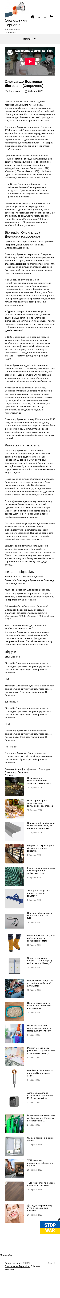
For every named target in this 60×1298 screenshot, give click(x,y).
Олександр (10, 772)
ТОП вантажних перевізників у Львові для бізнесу (40, 1163)
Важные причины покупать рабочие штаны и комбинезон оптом (41, 938)
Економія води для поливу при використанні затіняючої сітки (41, 871)
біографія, (20, 769)
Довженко (32, 769)
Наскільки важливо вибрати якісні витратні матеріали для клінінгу (39, 1028)
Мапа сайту (6, 1255)
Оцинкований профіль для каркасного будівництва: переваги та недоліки (41, 826)
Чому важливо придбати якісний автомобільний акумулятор (40, 983)
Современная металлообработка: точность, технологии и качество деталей (39, 782)
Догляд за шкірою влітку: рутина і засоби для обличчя (40, 1208)
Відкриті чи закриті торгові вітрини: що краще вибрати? (40, 848)
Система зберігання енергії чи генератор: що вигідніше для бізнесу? (40, 961)
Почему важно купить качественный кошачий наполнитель (39, 1006)
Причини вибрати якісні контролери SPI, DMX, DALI (39, 916)
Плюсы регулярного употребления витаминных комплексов (40, 803)
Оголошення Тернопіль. (17, 1266)
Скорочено (23, 772)
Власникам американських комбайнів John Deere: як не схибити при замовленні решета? (41, 1119)
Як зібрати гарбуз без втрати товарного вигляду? (38, 893)
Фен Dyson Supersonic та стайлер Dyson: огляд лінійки (40, 1073)
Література (14, 91)
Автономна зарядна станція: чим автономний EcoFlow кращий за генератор (40, 1097)
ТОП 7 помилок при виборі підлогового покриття (41, 1184)
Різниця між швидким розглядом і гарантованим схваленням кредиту (41, 1051)
